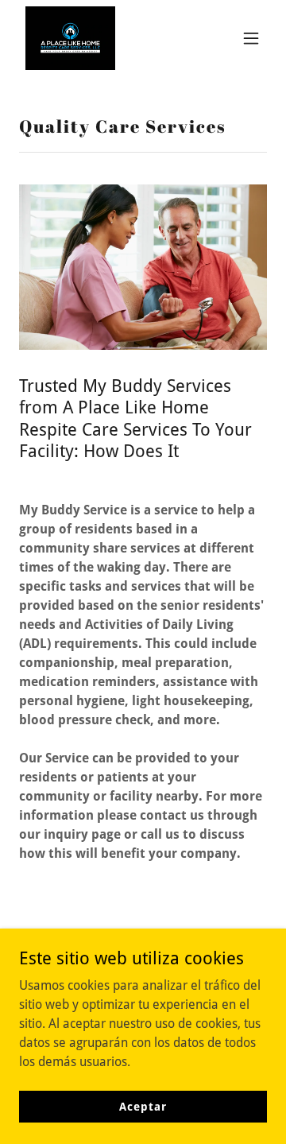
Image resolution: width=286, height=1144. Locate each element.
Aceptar (142, 1105)
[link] (70, 38)
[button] (251, 38)
